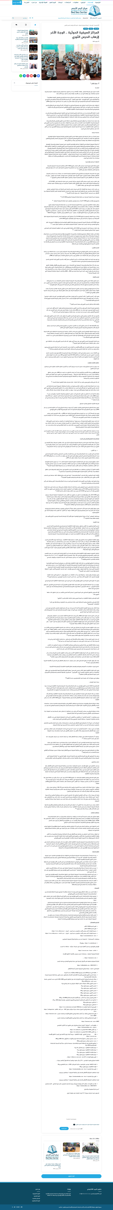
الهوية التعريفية (36, 1194)
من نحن (34, 2)
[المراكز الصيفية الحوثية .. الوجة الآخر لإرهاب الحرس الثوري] (33, 32)
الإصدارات (90, 2)
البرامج (83, 2)
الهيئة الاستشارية (36, 1201)
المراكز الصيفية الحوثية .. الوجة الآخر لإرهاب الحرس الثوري (22, 32)
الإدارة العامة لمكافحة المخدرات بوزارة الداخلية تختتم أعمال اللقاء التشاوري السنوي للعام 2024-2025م (90, 1157)
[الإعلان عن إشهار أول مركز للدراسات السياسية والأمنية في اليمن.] (33, 40)
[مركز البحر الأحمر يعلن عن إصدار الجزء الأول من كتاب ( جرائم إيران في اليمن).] (33, 49)
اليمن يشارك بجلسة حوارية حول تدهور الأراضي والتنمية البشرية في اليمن (52, 1165)
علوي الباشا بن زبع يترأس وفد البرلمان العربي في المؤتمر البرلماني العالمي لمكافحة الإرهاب (71, 1155)
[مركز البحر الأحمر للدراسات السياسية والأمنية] (86, 10)
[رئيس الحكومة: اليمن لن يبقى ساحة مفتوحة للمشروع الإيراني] (33, 66)
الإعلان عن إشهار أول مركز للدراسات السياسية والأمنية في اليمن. (21, 39)
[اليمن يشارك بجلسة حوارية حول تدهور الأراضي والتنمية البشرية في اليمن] (52, 1153)
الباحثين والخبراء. (36, 1198)
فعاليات (76, 2)
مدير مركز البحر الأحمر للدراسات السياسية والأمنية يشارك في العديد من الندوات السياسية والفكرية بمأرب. (21, 57)
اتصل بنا (26, 2)
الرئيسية (97, 2)
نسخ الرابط (64, 1128)
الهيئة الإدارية (43, 2)
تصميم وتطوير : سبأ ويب (64, 1207)
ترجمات (60, 2)
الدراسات (68, 2)
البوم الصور (52, 2)
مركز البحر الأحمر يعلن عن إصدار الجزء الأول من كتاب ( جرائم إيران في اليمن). (22, 46)
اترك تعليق (71, 1176)
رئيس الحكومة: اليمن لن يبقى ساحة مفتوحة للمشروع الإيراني (21, 65)
